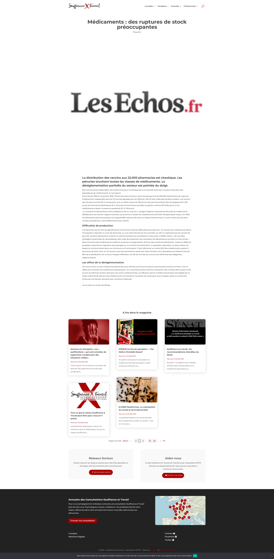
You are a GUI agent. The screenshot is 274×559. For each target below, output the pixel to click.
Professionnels (190, 6)
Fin (164, 441)
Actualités (149, 6)
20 (154, 441)
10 (150, 441)
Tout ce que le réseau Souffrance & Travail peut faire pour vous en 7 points (88, 416)
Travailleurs (162, 6)
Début (125, 441)
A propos (72, 533)
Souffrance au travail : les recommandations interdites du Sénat (183, 352)
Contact (168, 533)
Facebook (169, 536)
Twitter (168, 540)
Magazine (137, 32)
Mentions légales (76, 536)
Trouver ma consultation (82, 520)
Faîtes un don (174, 475)
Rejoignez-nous (102, 472)
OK (195, 556)
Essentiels (175, 6)
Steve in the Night (167, 550)
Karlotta (154, 550)
